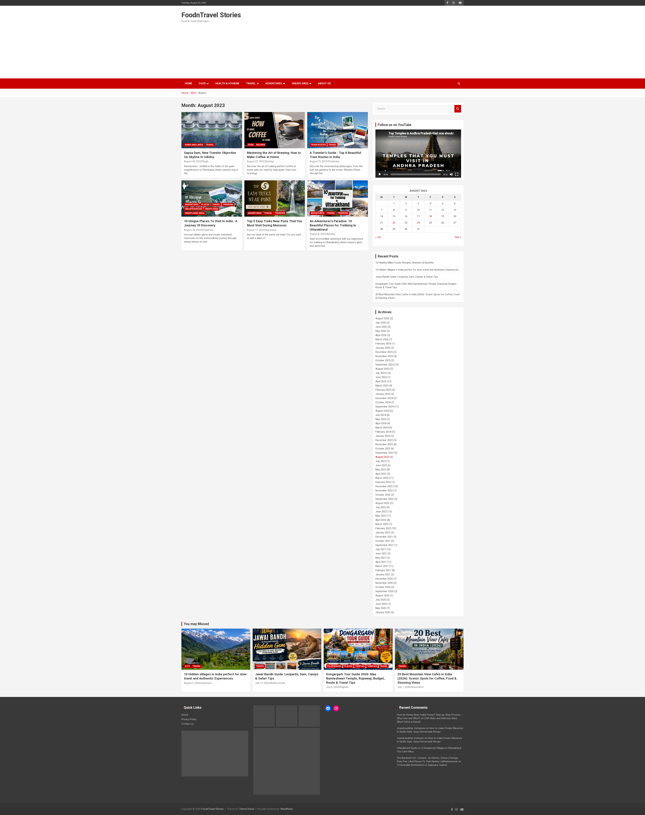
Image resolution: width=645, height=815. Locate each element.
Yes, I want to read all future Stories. (322, 419)
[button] (322, 393)
